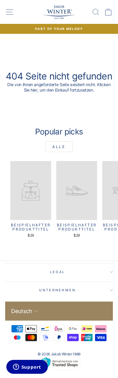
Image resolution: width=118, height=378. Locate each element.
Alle (58, 146)
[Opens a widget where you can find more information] (27, 367)
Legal (57, 272)
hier (34, 90)
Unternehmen (57, 290)
